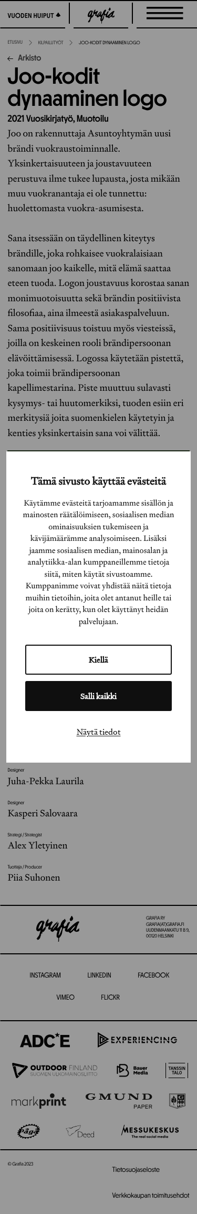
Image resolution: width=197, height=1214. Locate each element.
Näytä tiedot (99, 731)
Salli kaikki (98, 696)
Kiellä (98, 659)
